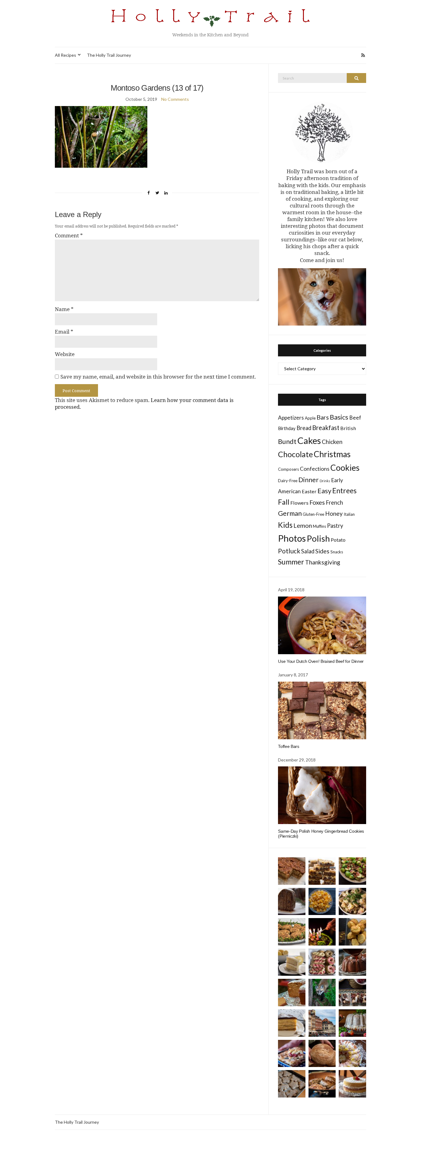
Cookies (345, 468)
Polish (318, 538)
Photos (292, 538)
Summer (291, 561)
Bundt (287, 441)
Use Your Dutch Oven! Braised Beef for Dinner (321, 661)
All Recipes (65, 55)
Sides (322, 551)
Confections (314, 469)
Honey (334, 513)
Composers (288, 469)
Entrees (344, 490)
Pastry (335, 525)
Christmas (332, 454)
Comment (69, 235)
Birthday (287, 428)
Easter (309, 491)
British (348, 428)
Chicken (332, 441)
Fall (283, 502)
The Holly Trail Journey (109, 55)
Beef (355, 417)
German (290, 513)
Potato (338, 540)
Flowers (299, 503)
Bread (303, 428)
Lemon (302, 525)
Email (64, 331)
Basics (339, 417)
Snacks (336, 551)
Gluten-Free (313, 514)
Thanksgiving (322, 562)
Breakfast (325, 427)
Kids (285, 524)
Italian (349, 514)
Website (65, 354)
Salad (307, 551)
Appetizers (291, 417)
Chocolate (295, 454)
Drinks (325, 481)
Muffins (319, 526)
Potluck (289, 551)
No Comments (175, 99)
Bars (323, 417)
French (334, 502)
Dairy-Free (287, 480)
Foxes (317, 502)
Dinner (308, 479)
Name (64, 309)
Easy (324, 490)
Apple (310, 418)
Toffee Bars (288, 746)
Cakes (309, 440)
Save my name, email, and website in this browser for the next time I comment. (158, 376)
